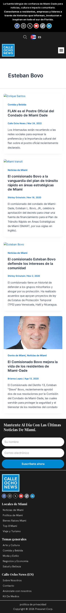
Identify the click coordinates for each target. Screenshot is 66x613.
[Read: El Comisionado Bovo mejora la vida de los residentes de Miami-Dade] (33, 332)
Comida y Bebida (17, 104)
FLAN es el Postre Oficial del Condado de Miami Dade (31, 113)
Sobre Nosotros (12, 580)
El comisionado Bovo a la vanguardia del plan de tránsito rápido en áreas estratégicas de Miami (33, 182)
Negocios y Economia (15, 561)
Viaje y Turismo (12, 531)
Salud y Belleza (12, 566)
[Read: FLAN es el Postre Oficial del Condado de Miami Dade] (14, 96)
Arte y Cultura (11, 545)
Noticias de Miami (17, 170)
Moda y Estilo (11, 555)
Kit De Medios (11, 596)
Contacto (8, 585)
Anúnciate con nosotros (17, 591)
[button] (61, 50)
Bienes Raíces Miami (14, 520)
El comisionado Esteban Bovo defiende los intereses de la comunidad (32, 263)
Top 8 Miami (10, 526)
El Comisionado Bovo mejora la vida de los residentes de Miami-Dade (33, 366)
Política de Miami (13, 515)
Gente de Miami (16, 355)
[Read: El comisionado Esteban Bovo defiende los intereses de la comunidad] (14, 244)
